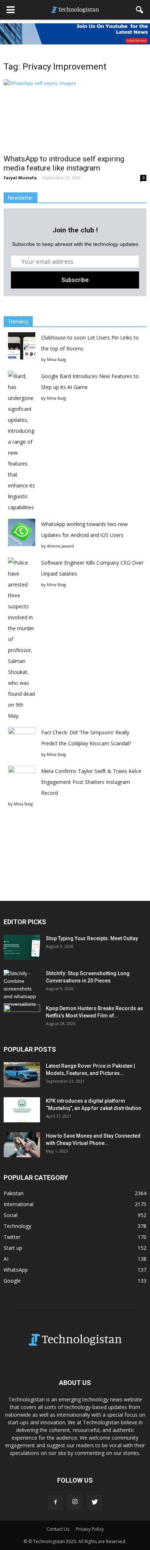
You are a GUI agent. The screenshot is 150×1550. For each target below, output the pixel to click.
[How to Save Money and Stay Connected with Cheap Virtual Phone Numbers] (22, 1144)
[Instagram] (75, 1502)
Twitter (12, 1236)
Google (12, 1280)
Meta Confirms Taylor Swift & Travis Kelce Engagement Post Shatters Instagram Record (91, 782)
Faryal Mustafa (20, 177)
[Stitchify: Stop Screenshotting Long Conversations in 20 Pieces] (22, 989)
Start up (13, 1247)
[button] (140, 10)
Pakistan (14, 1193)
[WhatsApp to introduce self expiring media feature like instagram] (75, 114)
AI (6, 1258)
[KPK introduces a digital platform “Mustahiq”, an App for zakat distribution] (22, 1109)
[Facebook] (55, 1502)
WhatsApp (16, 1269)
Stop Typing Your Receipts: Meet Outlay (92, 938)
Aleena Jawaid (60, 546)
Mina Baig (56, 359)
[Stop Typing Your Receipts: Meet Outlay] (22, 947)
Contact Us (58, 1529)
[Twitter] (94, 1502)
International (18, 1204)
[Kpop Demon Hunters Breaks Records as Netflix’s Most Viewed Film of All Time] (22, 1017)
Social (10, 1215)
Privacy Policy (90, 1529)
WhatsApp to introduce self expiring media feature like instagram (64, 163)
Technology (17, 1226)
